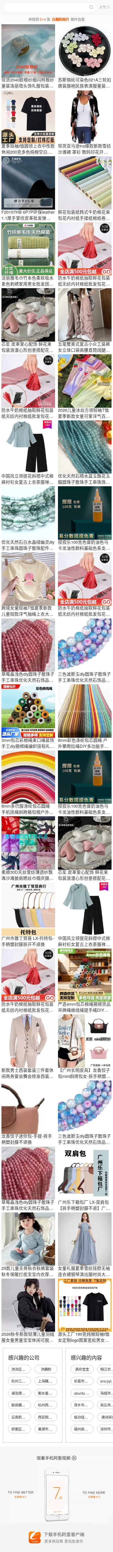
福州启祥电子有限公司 (91, 1429)
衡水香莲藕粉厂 (50, 1393)
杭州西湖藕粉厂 (50, 1405)
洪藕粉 (46, 1369)
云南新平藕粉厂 (23, 1417)
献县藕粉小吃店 (23, 1405)
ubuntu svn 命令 (86, 1393)
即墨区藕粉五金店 (25, 1429)
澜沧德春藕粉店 (23, 1393)
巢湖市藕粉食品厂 (52, 1429)
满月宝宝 (82, 1369)
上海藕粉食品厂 (50, 1381)
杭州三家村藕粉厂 (25, 1381)
